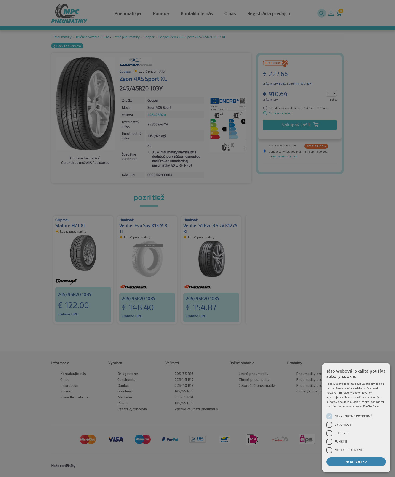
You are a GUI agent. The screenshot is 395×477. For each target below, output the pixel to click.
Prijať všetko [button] (356, 462)
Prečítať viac (371, 406)
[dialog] (356, 417)
